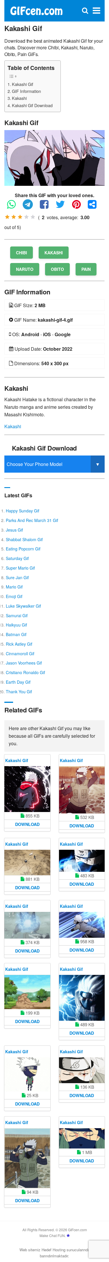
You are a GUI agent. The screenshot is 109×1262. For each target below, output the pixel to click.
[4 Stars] (26, 217)
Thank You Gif (19, 691)
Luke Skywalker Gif (23, 606)
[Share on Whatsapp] (14, 207)
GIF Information (26, 91)
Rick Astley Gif (19, 644)
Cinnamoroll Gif (20, 653)
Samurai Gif (17, 615)
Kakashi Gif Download (32, 105)
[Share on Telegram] (31, 207)
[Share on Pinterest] (79, 207)
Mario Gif (14, 587)
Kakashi (19, 98)
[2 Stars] (14, 217)
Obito (57, 269)
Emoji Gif (14, 596)
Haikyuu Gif (16, 625)
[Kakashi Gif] (54, 157)
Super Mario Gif (20, 568)
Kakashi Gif (22, 84)
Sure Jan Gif (17, 577)
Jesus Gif (14, 530)
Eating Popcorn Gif (23, 549)
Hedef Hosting (53, 1249)
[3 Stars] (20, 217)
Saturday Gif (17, 558)
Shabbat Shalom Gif (24, 539)
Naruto (24, 269)
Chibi (21, 252)
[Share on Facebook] (47, 207)
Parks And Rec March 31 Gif (32, 520)
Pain (86, 269)
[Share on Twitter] (63, 207)
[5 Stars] (33, 217)
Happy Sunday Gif (22, 511)
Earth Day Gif (18, 682)
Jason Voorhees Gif (24, 663)
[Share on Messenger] (95, 207)
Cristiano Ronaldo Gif (25, 672)
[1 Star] (7, 217)
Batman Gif (16, 634)
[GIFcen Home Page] (36, 10)
